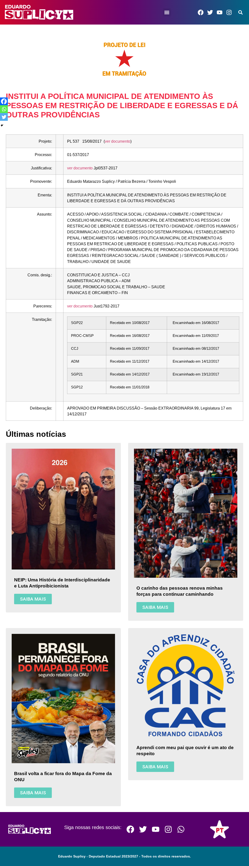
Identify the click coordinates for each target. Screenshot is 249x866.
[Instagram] (229, 12)
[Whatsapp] (4, 109)
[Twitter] (210, 12)
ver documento (117, 141)
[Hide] (2, 125)
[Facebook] (201, 12)
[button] (167, 12)
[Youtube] (219, 12)
